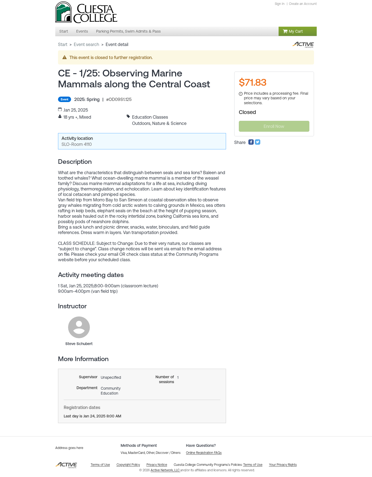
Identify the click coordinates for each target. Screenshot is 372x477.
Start (62, 44)
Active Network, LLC (165, 470)
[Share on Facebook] (251, 143)
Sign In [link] (280, 4)
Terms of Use (253, 465)
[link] (79, 327)
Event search (86, 44)
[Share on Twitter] (257, 143)
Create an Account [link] (303, 4)
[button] (204, 453)
